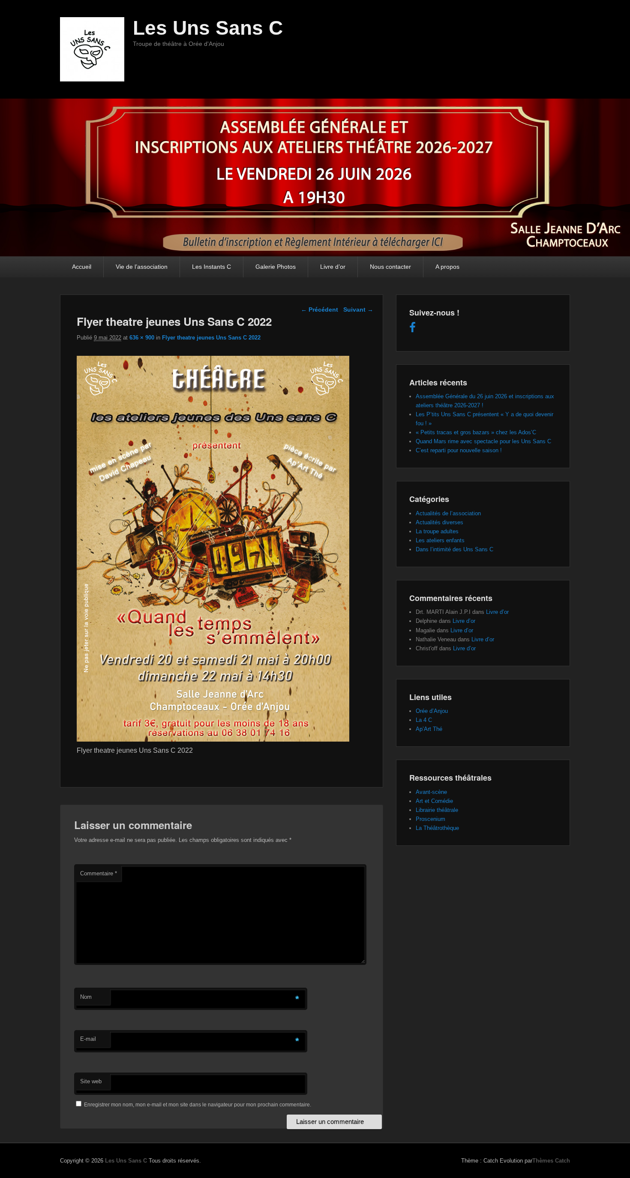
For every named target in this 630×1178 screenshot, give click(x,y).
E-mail (88, 1039)
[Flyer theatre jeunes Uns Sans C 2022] (213, 739)
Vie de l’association (142, 266)
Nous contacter (390, 266)
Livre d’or (332, 266)
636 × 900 (141, 337)
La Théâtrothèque (437, 828)
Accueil (81, 266)
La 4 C (424, 720)
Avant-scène (431, 792)
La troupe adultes (437, 531)
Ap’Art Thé (429, 729)
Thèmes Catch (551, 1160)
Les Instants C (211, 266)
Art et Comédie (434, 801)
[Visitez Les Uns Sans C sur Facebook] (412, 329)
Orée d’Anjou (432, 711)
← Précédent (319, 309)
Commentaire (98, 873)
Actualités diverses (439, 522)
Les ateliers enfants (440, 540)
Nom (86, 997)
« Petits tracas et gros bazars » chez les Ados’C (476, 432)
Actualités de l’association (448, 513)
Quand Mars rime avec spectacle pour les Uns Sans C (483, 441)
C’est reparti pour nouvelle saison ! (459, 450)
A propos (447, 266)
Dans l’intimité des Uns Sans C (454, 549)
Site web (91, 1081)
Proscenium (430, 819)
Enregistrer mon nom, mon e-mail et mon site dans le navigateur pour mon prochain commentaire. (197, 1105)
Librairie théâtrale (437, 810)
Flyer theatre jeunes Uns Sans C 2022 (211, 337)
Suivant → (358, 309)
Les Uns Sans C (208, 28)
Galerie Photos (275, 266)
